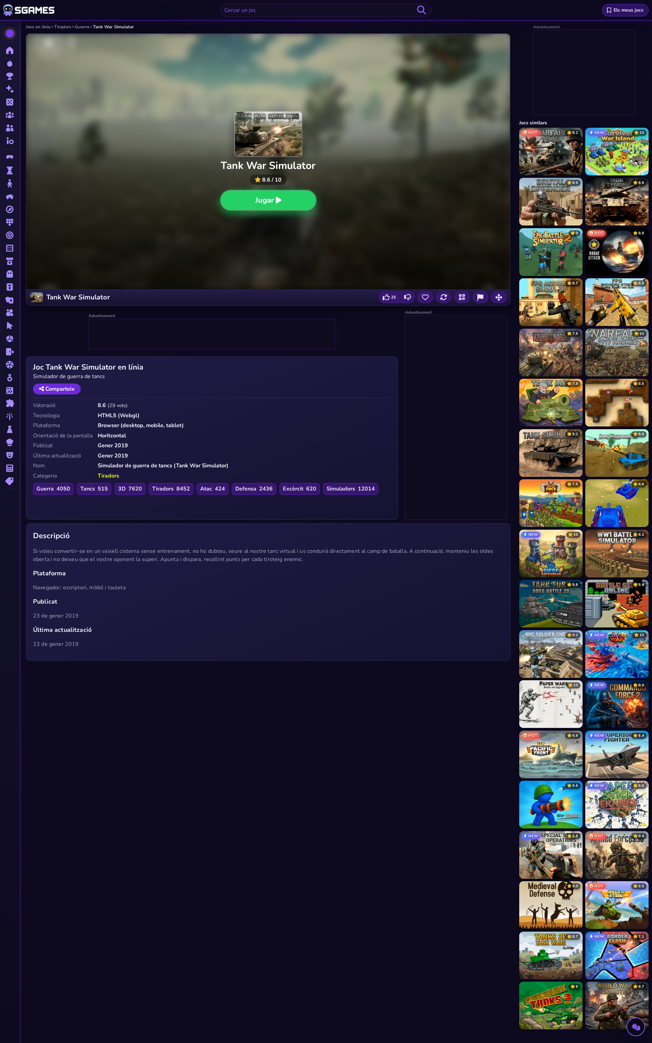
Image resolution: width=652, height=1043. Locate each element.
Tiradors (108, 476)
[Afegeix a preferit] (425, 297)
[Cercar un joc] (421, 10)
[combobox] (326, 10)
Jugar (264, 200)
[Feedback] (480, 297)
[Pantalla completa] (499, 297)
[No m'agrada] (407, 297)
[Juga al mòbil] (462, 297)
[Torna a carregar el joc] (443, 297)
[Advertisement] (212, 334)
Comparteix (59, 389)
